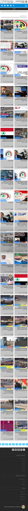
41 (9, 444)
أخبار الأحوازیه (22, 496)
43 (3, 444)
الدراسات (23, 463)
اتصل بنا (23, 468)
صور (24, 481)
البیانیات (23, 461)
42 (6, 444)
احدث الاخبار (22, 491)
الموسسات (22, 458)
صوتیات (23, 484)
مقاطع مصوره (22, 479)
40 (13, 444)
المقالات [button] (23, 466)
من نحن (23, 471)
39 (16, 444)
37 (23, 444)
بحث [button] (13, 8)
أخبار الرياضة (22, 499)
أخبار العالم (23, 494)
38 (20, 444)
